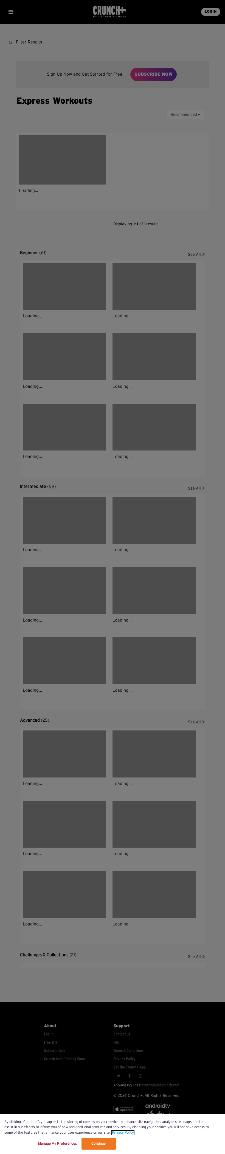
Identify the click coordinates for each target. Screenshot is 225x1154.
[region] (112, 1134)
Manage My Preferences (57, 1143)
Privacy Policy (123, 1132)
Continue (98, 1143)
